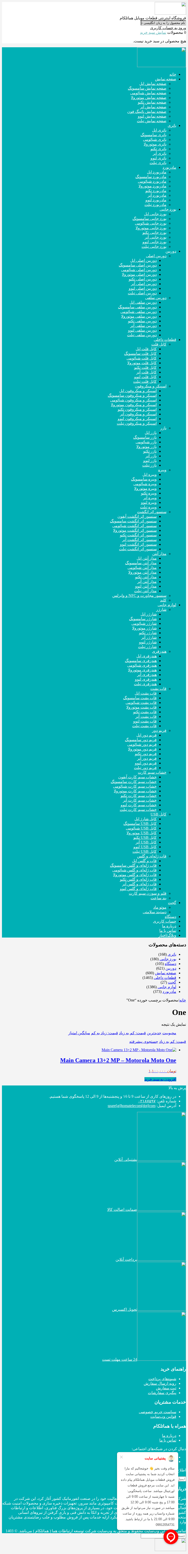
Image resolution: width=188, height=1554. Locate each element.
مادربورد (169, 991)
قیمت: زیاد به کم (104, 1033)
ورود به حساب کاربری (168, 28)
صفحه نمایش (165, 973)
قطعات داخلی (165, 978)
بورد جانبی (168, 959)
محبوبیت (169, 1033)
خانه (182, 1000)
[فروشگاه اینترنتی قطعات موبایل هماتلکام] (170, 13)
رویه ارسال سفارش (160, 1383)
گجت (172, 982)
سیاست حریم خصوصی (157, 1412)
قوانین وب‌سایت (163, 1416)
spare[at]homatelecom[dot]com (131, 1106)
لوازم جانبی (167, 987)
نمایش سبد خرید (153, 32)
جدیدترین (154, 1033)
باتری (172, 954)
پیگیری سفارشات (162, 1393)
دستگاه (170, 964)
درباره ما (169, 1436)
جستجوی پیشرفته (143, 1041)
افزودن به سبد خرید (160, 1079)
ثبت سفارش (166, 1388)
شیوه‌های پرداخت (162, 1379)
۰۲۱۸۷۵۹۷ (147, 1101)
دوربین (170, 968)
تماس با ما (167, 1440)
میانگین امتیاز (79, 1033)
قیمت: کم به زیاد (132, 1033)
